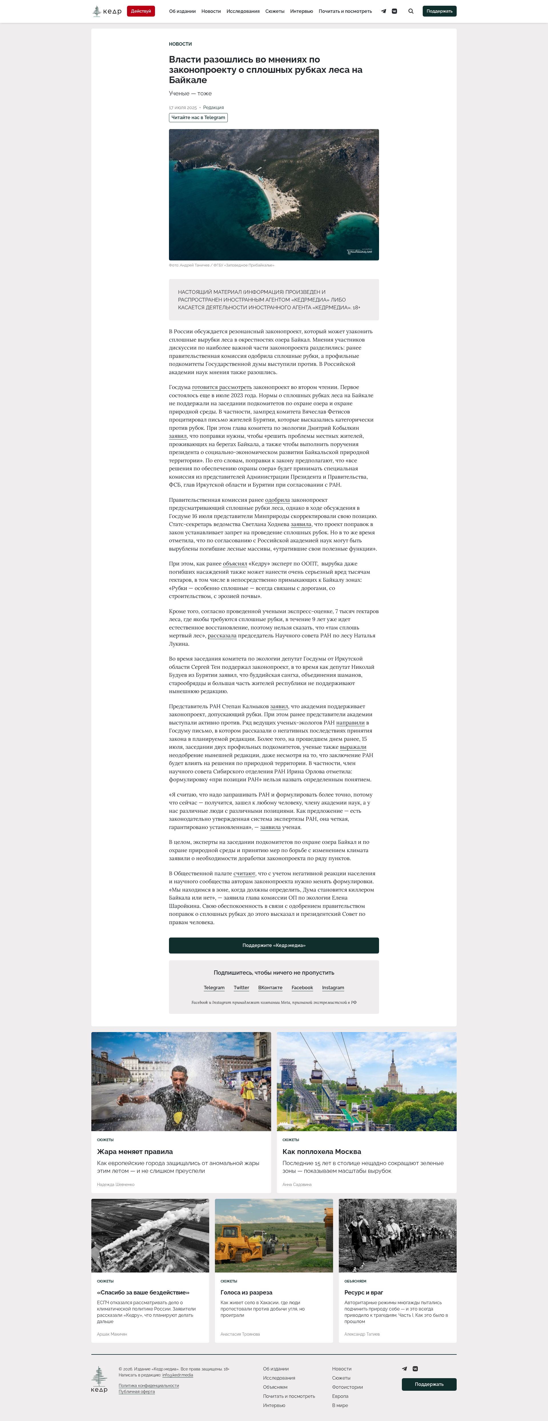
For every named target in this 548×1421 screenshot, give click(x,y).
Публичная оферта (137, 1391)
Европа (340, 1396)
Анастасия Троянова (240, 1334)
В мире (340, 1405)
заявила (301, 524)
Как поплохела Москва (322, 1151)
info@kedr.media (177, 1375)
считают (244, 873)
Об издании (182, 11)
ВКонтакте (270, 987)
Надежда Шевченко (115, 1184)
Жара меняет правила (135, 1151)
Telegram (214, 987)
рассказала (222, 635)
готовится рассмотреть (222, 387)
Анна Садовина (297, 1184)
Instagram (333, 987)
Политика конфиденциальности (149, 1385)
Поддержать (440, 11)
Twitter (241, 987)
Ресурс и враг (363, 1292)
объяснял (235, 563)
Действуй (141, 11)
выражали (353, 746)
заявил (178, 435)
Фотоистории (347, 1387)
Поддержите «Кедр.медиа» (274, 945)
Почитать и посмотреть (345, 11)
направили (350, 722)
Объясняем (355, 1281)
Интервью (301, 11)
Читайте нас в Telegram (198, 117)
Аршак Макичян (112, 1334)
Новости (211, 11)
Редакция (213, 107)
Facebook (302, 987)
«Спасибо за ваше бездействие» (143, 1292)
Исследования (243, 11)
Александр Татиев (362, 1334)
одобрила (277, 499)
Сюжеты (275, 11)
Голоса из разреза (246, 1292)
